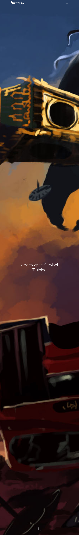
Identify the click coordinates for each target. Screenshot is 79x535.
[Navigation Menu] (67, 3)
